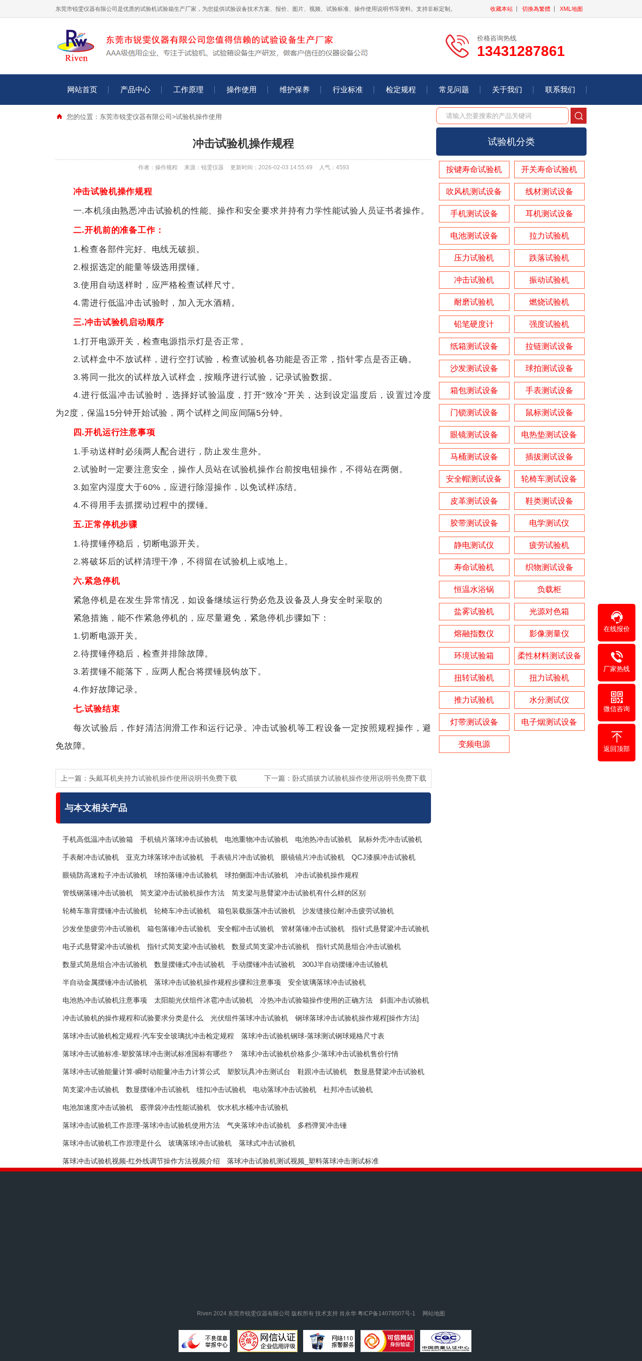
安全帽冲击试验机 (246, 929)
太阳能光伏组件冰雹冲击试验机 (203, 1000)
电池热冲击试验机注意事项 (105, 1000)
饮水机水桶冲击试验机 (253, 1107)
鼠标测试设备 (549, 412)
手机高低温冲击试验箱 (98, 839)
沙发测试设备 (474, 368)
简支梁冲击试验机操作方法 (182, 893)
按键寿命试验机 (474, 169)
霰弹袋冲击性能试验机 (175, 1107)
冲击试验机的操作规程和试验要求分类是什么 (133, 1018)
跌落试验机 (549, 257)
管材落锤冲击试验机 (312, 929)
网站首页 (82, 90)
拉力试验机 (549, 235)
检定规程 (401, 90)
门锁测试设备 (474, 412)
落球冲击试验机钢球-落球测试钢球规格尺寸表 (312, 1036)
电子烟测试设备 (549, 722)
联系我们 (560, 90)
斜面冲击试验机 (404, 1000)
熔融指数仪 (474, 633)
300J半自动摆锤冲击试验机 (345, 964)
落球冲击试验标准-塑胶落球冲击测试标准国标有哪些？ (148, 1054)
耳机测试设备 (549, 213)
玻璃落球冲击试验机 (200, 1143)
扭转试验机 (474, 677)
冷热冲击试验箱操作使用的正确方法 (316, 1000)
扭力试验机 (549, 677)
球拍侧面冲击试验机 (256, 875)
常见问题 (454, 90)
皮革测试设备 (474, 501)
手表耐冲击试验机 (91, 857)
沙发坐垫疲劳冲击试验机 (101, 929)
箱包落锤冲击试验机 (179, 929)
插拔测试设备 (549, 456)
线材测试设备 (549, 191)
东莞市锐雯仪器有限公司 (136, 116)
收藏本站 (501, 9)
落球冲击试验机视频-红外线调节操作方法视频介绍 (141, 1161)
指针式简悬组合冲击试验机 (358, 946)
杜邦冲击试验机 (348, 1089)
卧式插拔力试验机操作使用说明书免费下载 (359, 778)
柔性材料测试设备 (549, 655)
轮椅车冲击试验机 (182, 911)
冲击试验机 (474, 280)
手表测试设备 (549, 390)
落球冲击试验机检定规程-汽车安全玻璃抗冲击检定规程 (148, 1036)
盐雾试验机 (474, 611)
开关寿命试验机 (549, 169)
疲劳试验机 (549, 545)
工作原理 (188, 90)
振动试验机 (549, 280)
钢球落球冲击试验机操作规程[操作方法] (357, 1018)
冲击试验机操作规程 (327, 875)
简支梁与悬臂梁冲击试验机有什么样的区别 (299, 893)
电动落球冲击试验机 (284, 1089)
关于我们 (507, 90)
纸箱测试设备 (474, 346)
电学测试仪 (549, 523)
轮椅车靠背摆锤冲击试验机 (105, 911)
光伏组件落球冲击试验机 (249, 1018)
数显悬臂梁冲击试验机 (389, 1072)
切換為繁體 (536, 9)
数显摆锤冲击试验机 (157, 1089)
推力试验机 (474, 700)
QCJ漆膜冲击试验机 (383, 857)
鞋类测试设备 (549, 501)
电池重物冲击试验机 (256, 839)
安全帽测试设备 (474, 479)
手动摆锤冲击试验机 (263, 964)
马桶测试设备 (474, 456)
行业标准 (348, 90)
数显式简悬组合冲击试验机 (105, 964)
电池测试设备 (474, 235)
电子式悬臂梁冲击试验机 (101, 946)
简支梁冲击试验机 (91, 1089)
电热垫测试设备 (549, 434)
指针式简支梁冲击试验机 (186, 946)
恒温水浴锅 (474, 589)
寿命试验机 (474, 567)
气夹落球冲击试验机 (258, 1125)
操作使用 (242, 90)
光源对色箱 (549, 611)
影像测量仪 (549, 633)
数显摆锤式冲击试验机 (189, 964)
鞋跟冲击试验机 (322, 1072)
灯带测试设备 (474, 722)
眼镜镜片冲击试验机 (312, 857)
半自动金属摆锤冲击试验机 (105, 982)
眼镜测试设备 (474, 434)
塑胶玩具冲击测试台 (258, 1072)
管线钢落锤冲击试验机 (98, 893)
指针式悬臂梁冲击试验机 (390, 929)
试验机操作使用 (199, 116)
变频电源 (474, 744)
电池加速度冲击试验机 (98, 1107)
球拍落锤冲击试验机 (186, 875)
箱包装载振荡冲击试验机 (256, 911)
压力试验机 (474, 257)
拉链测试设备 (549, 346)
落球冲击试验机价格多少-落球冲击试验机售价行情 (320, 1054)
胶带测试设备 (474, 523)
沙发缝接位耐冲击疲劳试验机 (348, 911)
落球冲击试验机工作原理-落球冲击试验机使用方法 (141, 1125)
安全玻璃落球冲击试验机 (327, 982)
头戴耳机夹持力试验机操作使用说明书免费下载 (163, 778)
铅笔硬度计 (474, 324)
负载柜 (549, 589)
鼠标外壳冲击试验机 (390, 839)
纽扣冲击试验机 (221, 1089)
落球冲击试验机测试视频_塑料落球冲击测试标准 (303, 1161)
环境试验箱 (474, 655)
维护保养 (295, 90)
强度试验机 (549, 324)
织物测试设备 (549, 567)
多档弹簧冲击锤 (322, 1125)
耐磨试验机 (474, 302)
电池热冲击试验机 (323, 839)
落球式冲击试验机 (267, 1143)
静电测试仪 (474, 545)
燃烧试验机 (549, 302)
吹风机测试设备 (474, 191)
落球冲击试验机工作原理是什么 (112, 1143)
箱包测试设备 (474, 390)
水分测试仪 (549, 700)
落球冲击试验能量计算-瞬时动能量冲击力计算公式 (141, 1072)
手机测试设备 (474, 213)
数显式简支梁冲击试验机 (270, 946)
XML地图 (571, 9)
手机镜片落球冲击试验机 (179, 839)
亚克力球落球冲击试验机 (165, 857)
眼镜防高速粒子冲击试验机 (105, 875)
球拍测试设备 (549, 368)
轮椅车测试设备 (549, 479)
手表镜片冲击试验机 (242, 857)
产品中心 (135, 90)
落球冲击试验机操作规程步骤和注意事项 (217, 982)
